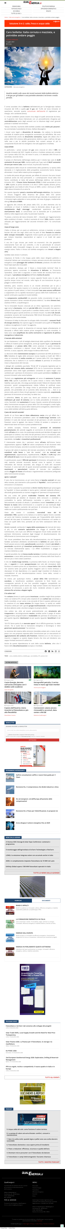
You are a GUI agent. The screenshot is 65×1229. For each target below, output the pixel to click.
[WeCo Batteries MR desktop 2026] (32, 756)
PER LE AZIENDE (10, 1200)
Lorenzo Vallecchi (12, 40)
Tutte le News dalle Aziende (46, 873)
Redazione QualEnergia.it (40, 715)
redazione (39, 1221)
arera (11, 656)
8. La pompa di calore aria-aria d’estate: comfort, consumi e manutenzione (28, 1134)
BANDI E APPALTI (22, 905)
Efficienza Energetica (38, 1192)
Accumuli (34, 1194)
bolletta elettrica (18, 656)
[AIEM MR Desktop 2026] (32, 886)
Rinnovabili (35, 1185)
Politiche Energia (36, 1188)
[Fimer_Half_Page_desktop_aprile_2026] (32, 989)
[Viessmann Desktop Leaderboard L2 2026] (32, 23)
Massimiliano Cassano (10, 715)
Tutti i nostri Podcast (48, 1162)
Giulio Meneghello (9, 690)
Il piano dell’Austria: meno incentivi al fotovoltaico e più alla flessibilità (16, 710)
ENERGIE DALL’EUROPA (24, 933)
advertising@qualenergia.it (16, 1205)
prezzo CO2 (44, 656)
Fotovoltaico (35, 1190)
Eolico (48, 11)
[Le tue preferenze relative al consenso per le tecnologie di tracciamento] (62, 1226)
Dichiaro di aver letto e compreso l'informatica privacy (21, 734)
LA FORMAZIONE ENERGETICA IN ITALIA (30, 919)
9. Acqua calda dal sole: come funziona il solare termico (27, 1129)
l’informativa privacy (25, 736)
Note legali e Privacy (29, 1223)
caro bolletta (34, 656)
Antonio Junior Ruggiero (40, 687)
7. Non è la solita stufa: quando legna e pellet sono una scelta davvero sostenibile (32, 1140)
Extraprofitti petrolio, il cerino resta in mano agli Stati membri (47, 683)
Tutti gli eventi (52, 1077)
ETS (39, 656)
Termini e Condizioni (49, 1223)
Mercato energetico (14, 17)
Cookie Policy (38, 1223)
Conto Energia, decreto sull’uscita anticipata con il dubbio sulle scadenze (15, 684)
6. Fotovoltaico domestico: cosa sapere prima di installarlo (28, 1145)
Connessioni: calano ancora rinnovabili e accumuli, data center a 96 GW (45, 710)
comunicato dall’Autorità (36, 111)
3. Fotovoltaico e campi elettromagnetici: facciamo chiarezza (29, 1157)
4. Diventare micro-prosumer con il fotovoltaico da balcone (28, 1153)
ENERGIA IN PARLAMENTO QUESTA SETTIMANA (33, 947)
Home (6, 17)
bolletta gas (26, 656)
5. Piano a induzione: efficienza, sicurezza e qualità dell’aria (28, 1149)
